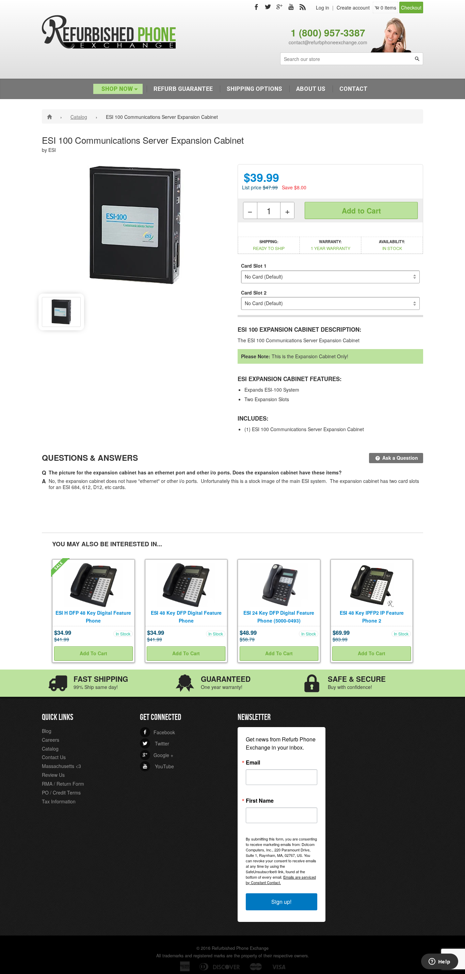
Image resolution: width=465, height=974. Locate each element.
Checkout (411, 7)
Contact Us (54, 757)
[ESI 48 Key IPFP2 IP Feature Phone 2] (371, 584)
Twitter (156, 743)
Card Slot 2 (254, 292)
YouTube (158, 766)
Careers (50, 739)
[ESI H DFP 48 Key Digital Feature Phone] (93, 584)
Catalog (78, 116)
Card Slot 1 (254, 265)
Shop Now (117, 88)
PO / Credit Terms (61, 792)
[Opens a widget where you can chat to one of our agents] (439, 962)
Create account (353, 7)
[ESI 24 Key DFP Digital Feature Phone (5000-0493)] (278, 584)
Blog (46, 730)
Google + (158, 755)
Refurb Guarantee (183, 88)
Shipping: (269, 245)
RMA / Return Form (63, 783)
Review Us (53, 774)
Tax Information (59, 801)
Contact (353, 88)
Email (253, 762)
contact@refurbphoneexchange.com (328, 42)
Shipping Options (254, 88)
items (388, 7)
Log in (322, 7)
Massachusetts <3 (61, 766)
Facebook (159, 732)
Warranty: (330, 245)
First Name (260, 800)
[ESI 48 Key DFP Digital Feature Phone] (186, 584)
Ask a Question (399, 457)
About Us (310, 88)
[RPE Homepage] (50, 116)
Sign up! (281, 902)
